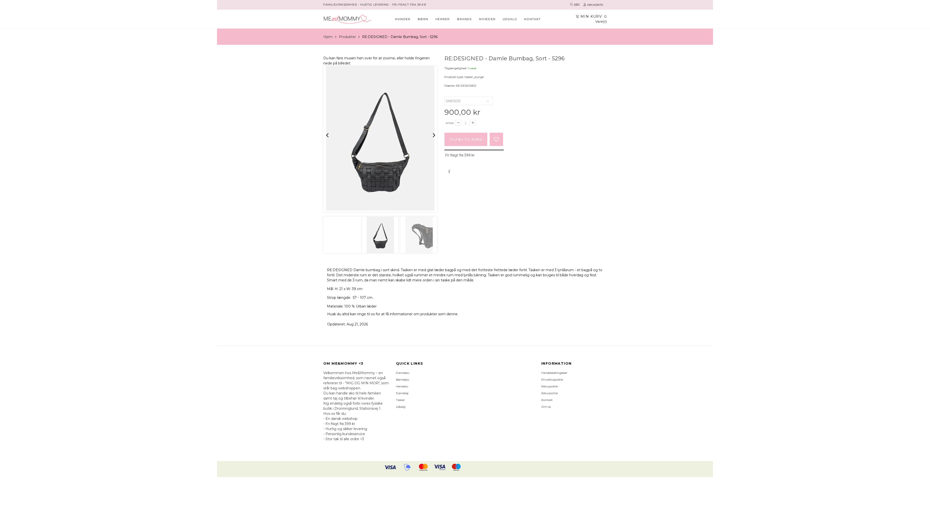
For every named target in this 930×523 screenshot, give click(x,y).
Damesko (402, 373)
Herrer (442, 19)
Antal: (450, 123)
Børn (423, 19)
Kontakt (532, 19)
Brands (464, 19)
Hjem (328, 37)
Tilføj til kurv (466, 139)
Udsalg (510, 19)
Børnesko (402, 379)
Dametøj (402, 393)
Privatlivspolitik (552, 379)
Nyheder (487, 19)
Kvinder (403, 19)
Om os (546, 406)
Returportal (549, 393)
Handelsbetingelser (554, 373)
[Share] (448, 172)
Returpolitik (549, 386)
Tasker (400, 400)
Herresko (402, 386)
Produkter (347, 37)
